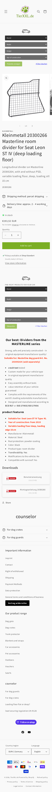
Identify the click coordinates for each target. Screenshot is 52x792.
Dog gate (9, 621)
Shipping (15, 225)
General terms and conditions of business (24, 597)
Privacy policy (12, 782)
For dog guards (12, 691)
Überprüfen (11, 326)
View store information (15, 263)
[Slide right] (32, 126)
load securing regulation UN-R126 (21, 710)
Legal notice (18, 786)
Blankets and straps (14, 640)
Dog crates (10, 627)
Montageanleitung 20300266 (32, 489)
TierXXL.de (14, 777)
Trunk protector (12, 634)
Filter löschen (41, 64)
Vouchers (9, 666)
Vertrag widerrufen (17, 603)
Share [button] (8, 502)
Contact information (33, 786)
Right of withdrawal (14, 571)
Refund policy (42, 777)
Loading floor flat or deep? (17, 704)
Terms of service (27, 782)
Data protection (12, 590)
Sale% (8, 673)
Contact (9, 564)
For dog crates (12, 697)
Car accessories (12, 647)
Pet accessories (12, 653)
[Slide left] (20, 126)
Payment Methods (13, 584)
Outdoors (9, 660)
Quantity (6, 229)
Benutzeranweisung (33, 477)
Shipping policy (42, 782)
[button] (6, 11)
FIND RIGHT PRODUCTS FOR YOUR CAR (20, 285)
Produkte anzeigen (13, 64)
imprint (8, 558)
